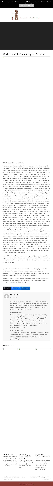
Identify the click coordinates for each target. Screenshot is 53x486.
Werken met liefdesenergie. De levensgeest (39, 478)
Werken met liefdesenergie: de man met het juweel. (14, 478)
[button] (7, 288)
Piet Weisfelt (21, 163)
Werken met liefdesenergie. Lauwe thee (42, 456)
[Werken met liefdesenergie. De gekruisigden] (26, 400)
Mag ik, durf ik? (8, 454)
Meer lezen (30, 5)
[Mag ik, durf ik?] (10, 400)
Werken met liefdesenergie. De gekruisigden (25, 456)
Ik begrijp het (23, 5)
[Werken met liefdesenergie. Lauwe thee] (42, 400)
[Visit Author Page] (6, 296)
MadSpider (32, 484)
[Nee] (51, 4)
